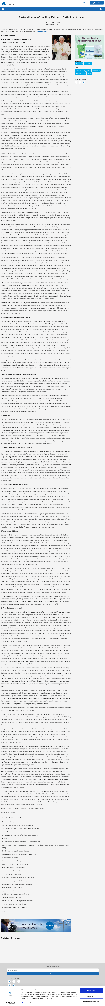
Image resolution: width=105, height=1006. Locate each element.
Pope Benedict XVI (81, 73)
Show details (25, 1002)
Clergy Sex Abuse (80, 70)
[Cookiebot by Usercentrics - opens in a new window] (10, 1003)
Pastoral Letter (96, 70)
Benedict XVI (79, 63)
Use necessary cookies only (91, 1001)
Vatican (89, 73)
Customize (90, 996)
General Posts (88, 63)
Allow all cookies (91, 990)
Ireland (88, 70)
